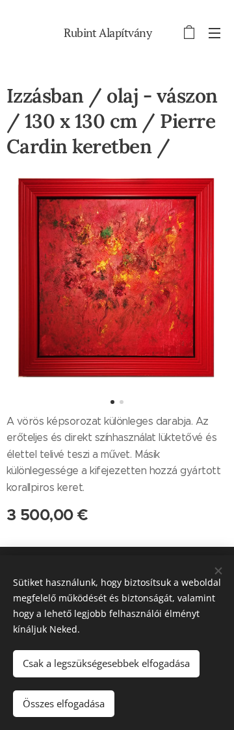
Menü (215, 32)
